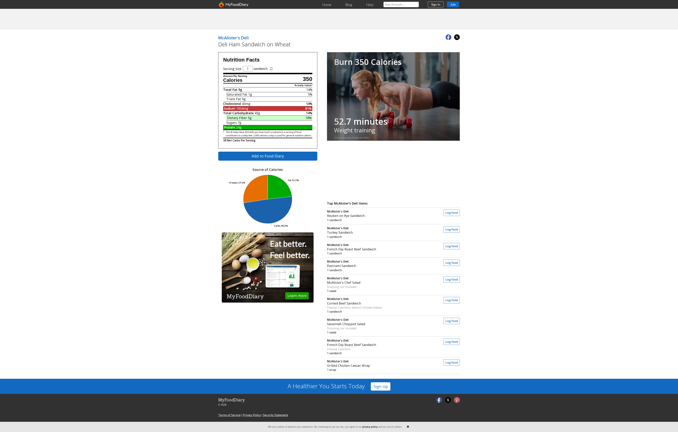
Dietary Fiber (237, 118)
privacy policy (370, 426)
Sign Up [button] (381, 386)
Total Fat (230, 89)
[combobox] (401, 4)
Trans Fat (233, 99)
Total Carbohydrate (238, 113)
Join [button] (453, 4)
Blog (348, 4)
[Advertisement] (339, 19)
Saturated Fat (236, 94)
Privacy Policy (252, 415)
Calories (232, 80)
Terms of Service (229, 415)
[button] (337, 96)
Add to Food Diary (268, 156)
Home (326, 4)
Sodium (229, 108)
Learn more (297, 295)
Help (369, 4)
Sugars (231, 122)
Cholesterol (232, 104)
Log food (451, 213)
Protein (229, 127)
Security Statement (275, 415)
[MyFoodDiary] (234, 4)
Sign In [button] (435, 4)
